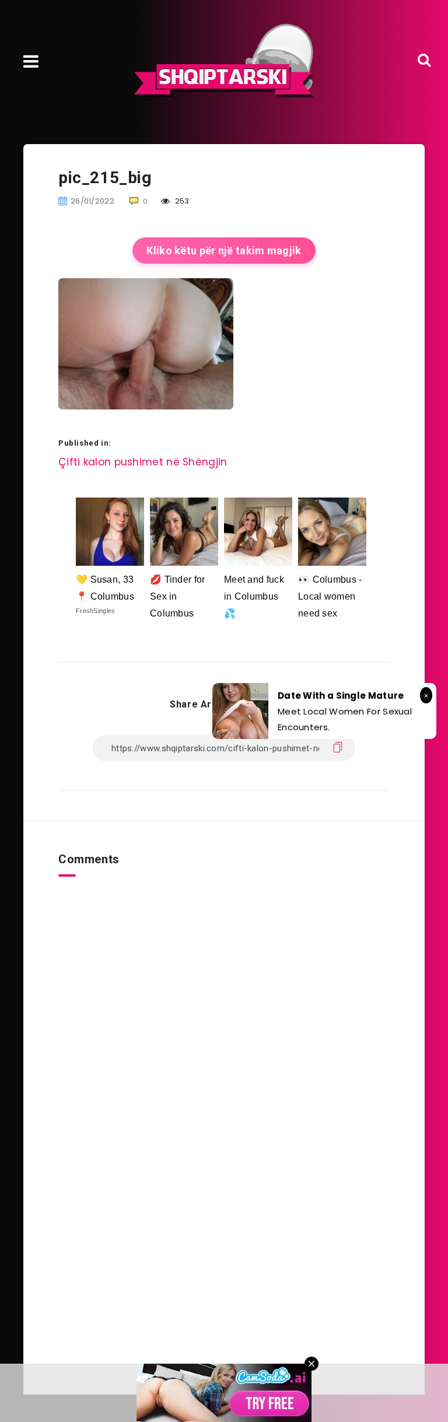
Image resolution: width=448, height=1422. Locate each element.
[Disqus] (224, 1022)
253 (181, 200)
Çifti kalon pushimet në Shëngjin (143, 462)
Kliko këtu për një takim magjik (223, 250)
